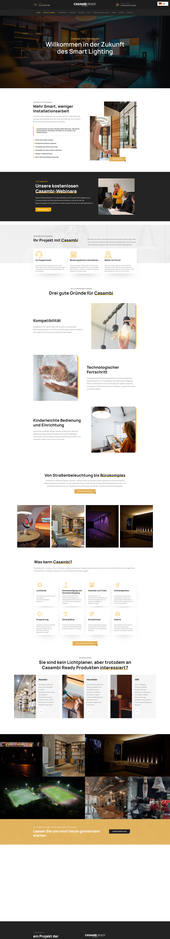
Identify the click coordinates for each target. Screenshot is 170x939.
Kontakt (121, 12)
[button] (117, 159)
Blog (88, 12)
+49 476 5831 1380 (44, 5)
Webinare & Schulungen (101, 12)
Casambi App (62, 12)
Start (38, 12)
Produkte (72, 12)
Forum (114, 12)
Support (130, 12)
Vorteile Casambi (49, 12)
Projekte (81, 12)
